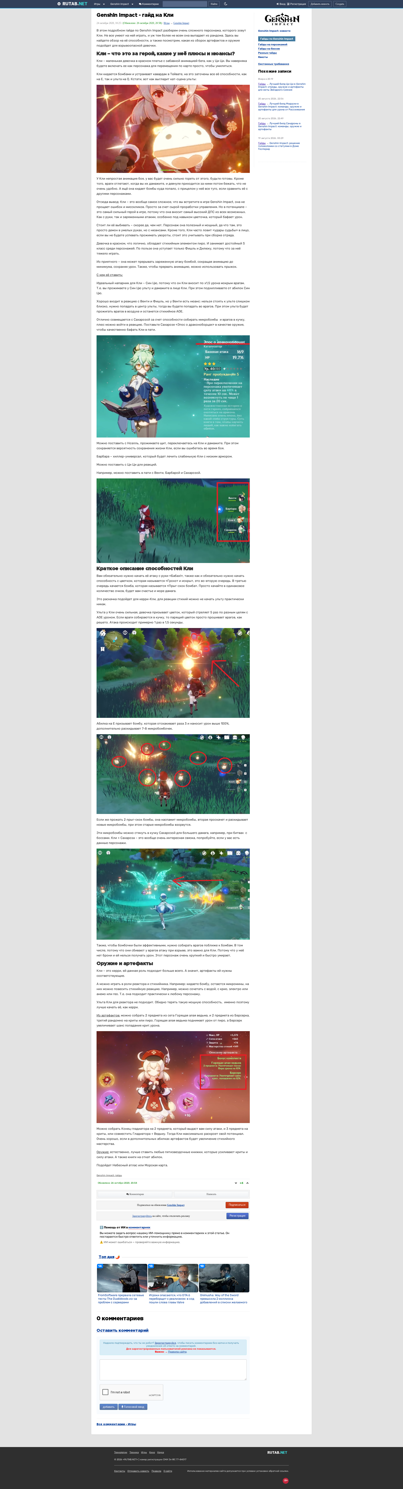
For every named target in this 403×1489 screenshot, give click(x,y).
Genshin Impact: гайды (109, 1175)
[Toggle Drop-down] (104, 5)
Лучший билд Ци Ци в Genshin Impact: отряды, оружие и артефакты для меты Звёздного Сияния (282, 86)
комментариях (139, 1227)
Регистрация (237, 1215)
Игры (97, 4)
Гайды (262, 83)
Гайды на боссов (269, 48)
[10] (224, 1277)
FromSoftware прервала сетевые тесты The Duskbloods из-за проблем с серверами (121, 1298)
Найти (214, 4)
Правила (156, 1471)
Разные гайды (267, 52)
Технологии (120, 1452)
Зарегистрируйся (165, 1342)
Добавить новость (320, 4)
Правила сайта (177, 1351)
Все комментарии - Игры (116, 1424)
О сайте (168, 1471)
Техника (134, 1452)
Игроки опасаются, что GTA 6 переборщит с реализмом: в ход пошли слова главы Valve (171, 1298)
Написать (211, 1194)
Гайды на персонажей (272, 44)
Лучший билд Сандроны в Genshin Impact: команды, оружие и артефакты (279, 126)
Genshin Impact (119, 4)
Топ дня (106, 1257)
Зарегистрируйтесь (142, 1216)
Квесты (263, 57)
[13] (173, 1277)
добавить (109, 1406)
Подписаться (237, 1204)
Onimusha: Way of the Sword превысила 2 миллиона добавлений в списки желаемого (223, 1298)
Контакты (119, 1471)
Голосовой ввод (133, 1406)
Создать (340, 4)
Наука (160, 1452)
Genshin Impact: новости (274, 30)
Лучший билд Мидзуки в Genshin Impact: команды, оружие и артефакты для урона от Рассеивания (281, 106)
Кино (152, 1452)
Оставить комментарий (123, 1330)
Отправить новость (138, 1471)
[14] (122, 1277)
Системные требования (273, 64)
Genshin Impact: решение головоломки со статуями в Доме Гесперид (279, 146)
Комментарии (150, 4)
